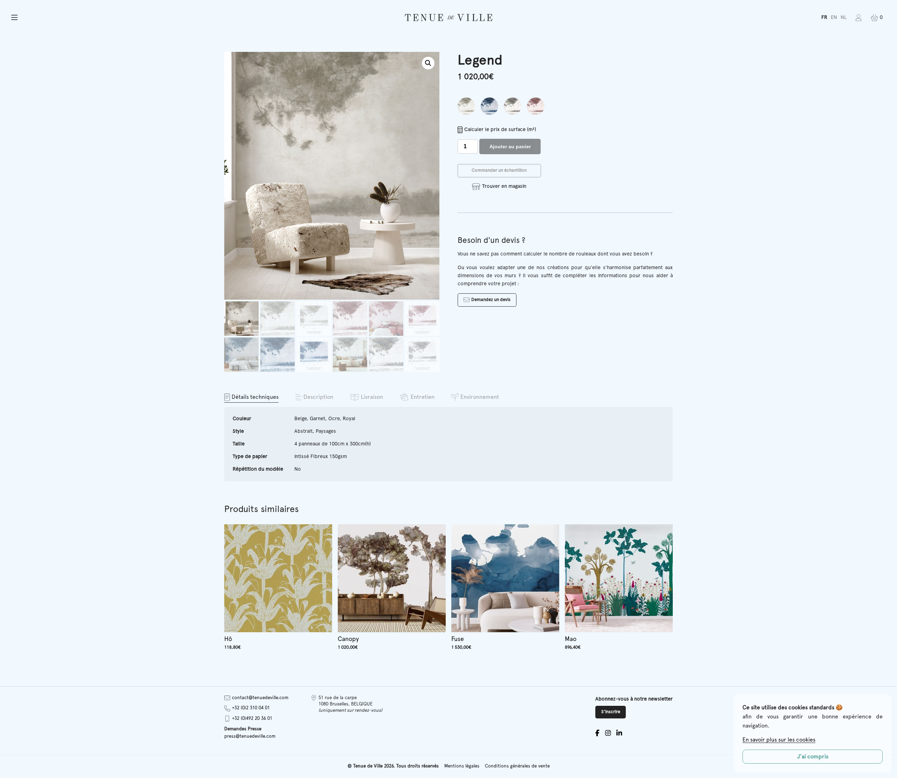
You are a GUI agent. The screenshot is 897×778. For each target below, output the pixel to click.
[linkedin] (619, 733)
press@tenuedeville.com (249, 736)
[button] (151, 17)
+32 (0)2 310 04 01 (251, 708)
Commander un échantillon (499, 170)
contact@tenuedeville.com (260, 698)
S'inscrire (610, 712)
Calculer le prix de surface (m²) (500, 129)
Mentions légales (461, 766)
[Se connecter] (858, 17)
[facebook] (597, 733)
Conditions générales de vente (517, 766)
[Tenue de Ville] (448, 17)
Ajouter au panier (510, 146)
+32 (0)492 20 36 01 (252, 718)
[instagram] (608, 733)
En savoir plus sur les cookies (778, 740)
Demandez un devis (491, 300)
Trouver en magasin (504, 186)
